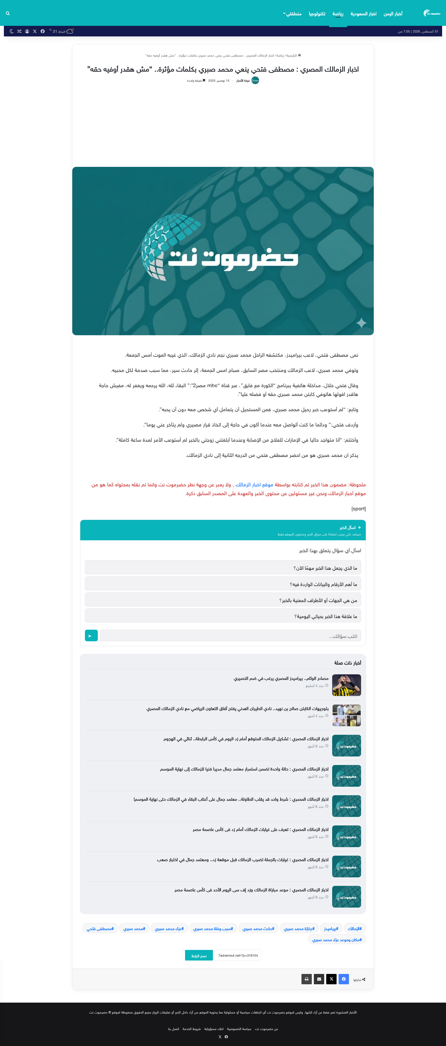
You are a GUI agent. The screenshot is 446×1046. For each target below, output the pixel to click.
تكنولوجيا (317, 13)
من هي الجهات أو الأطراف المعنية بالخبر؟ (318, 599)
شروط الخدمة (192, 1028)
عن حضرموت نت (266, 1028)
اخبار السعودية (364, 13)
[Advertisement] (223, 123)
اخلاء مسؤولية (214, 1028)
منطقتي (293, 13)
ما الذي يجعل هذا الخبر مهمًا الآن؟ (325, 567)
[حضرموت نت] (432, 13)
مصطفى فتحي (99, 928)
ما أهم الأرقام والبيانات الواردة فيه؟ (323, 583)
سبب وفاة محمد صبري (212, 928)
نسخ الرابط (199, 955)
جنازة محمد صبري (298, 928)
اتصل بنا (173, 1028)
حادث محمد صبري (257, 928)
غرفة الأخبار (243, 79)
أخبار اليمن (393, 13)
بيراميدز (330, 928)
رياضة (338, 13)
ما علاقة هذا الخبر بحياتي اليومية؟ (325, 615)
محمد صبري (133, 928)
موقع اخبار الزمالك (254, 483)
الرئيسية (292, 55)
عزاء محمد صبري (168, 928)
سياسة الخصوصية (239, 1028)
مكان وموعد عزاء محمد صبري (336, 939)
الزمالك (354, 928)
